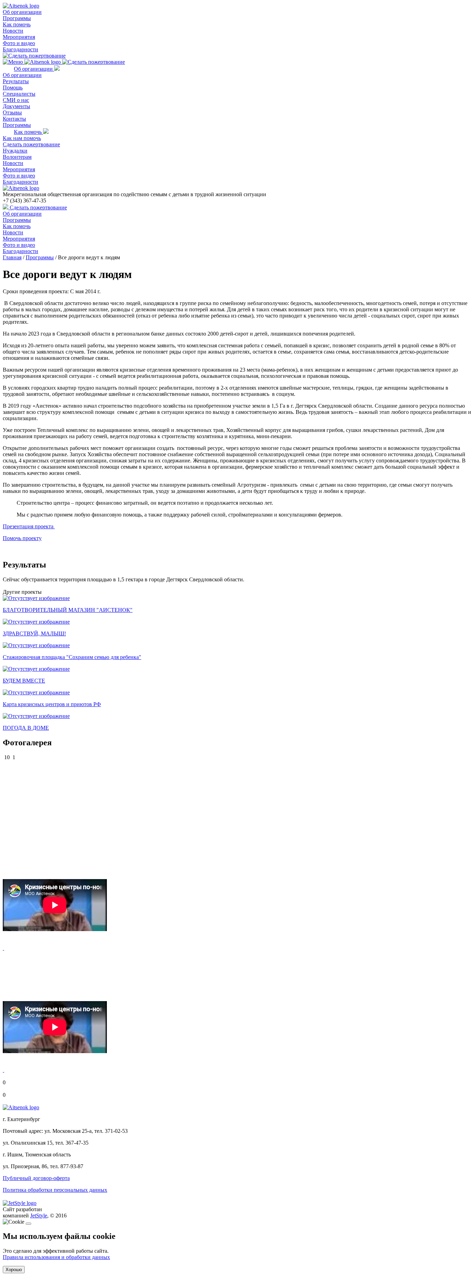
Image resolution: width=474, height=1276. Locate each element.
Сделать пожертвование (31, 144)
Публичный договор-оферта (36, 1178)
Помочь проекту (22, 538)
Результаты (16, 81)
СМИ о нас (16, 100)
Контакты (14, 119)
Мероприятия (19, 37)
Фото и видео (19, 43)
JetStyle (38, 1215)
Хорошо (14, 1269)
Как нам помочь (22, 138)
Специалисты (19, 94)
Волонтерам (17, 157)
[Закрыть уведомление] (28, 1224)
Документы (16, 106)
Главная (12, 257)
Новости (13, 31)
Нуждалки (15, 151)
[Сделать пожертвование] (34, 56)
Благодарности (20, 49)
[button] (3, 948)
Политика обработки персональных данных (55, 1190)
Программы (17, 18)
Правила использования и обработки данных (56, 1257)
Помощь (13, 87)
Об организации (22, 12)
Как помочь (17, 24)
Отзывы (12, 112)
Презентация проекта (29, 526)
